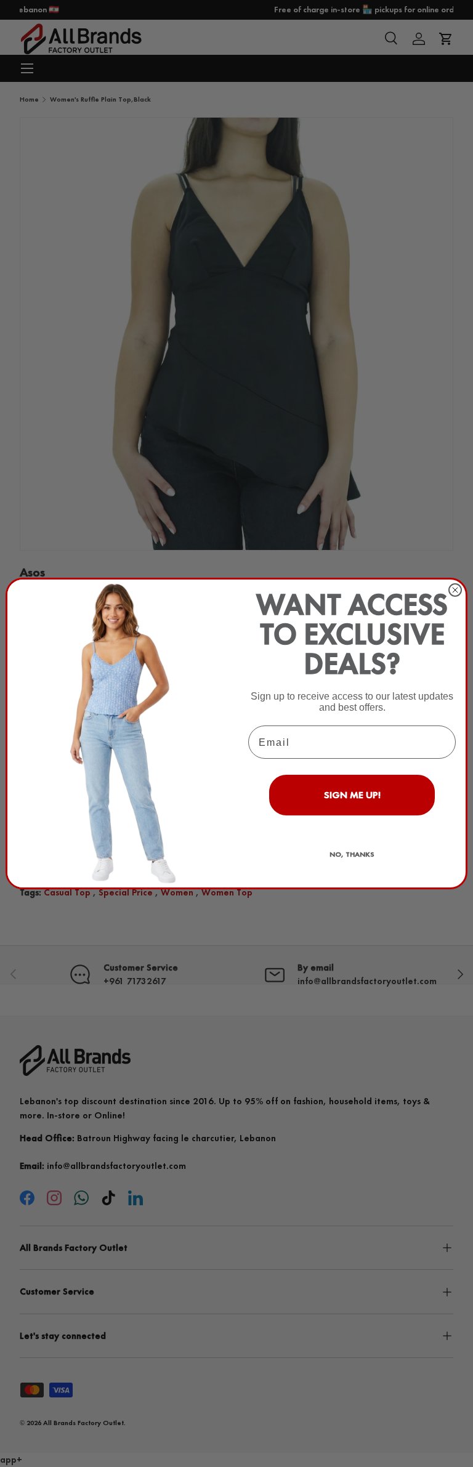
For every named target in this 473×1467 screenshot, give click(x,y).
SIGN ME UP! (352, 794)
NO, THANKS (351, 854)
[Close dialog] (455, 590)
